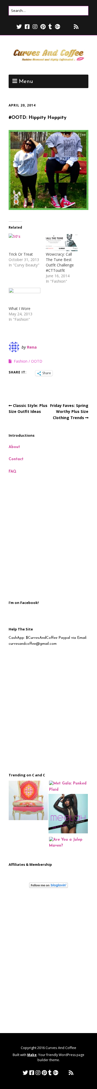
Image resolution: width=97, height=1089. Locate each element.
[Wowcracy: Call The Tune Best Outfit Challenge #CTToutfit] (62, 242)
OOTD (36, 361)
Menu (26, 81)
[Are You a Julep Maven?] (68, 843)
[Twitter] (19, 26)
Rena (32, 347)
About (14, 447)
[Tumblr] (50, 26)
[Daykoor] (28, 801)
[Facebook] (27, 26)
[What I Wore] (24, 297)
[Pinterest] (43, 26)
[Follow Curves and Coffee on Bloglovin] (48, 887)
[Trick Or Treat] (24, 242)
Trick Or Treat (21, 254)
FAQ (12, 472)
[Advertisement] (48, 537)
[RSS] (76, 26)
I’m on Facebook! (24, 602)
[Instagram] (35, 26)
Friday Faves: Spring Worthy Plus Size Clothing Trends (69, 411)
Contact (16, 459)
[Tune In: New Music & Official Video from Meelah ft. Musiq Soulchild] (68, 815)
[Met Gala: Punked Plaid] (68, 787)
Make (32, 1055)
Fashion (20, 361)
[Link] (66, 26)
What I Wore (19, 308)
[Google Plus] (57, 26)
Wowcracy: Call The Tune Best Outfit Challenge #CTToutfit (60, 262)
